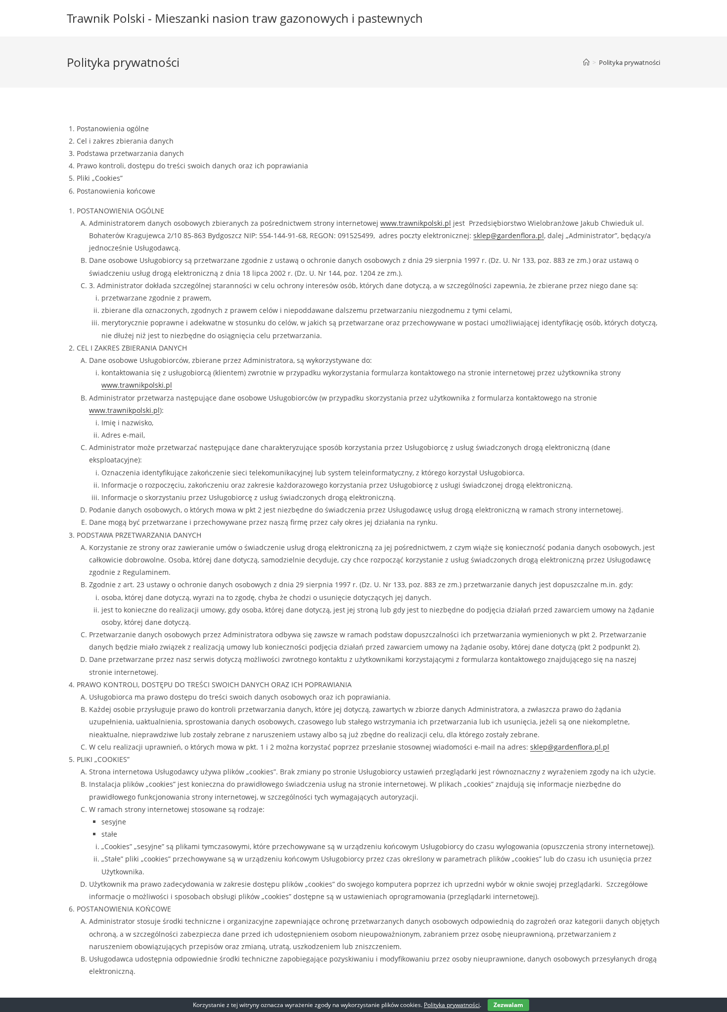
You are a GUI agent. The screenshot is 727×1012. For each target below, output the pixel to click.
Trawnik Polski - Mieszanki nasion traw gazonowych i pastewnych (245, 18)
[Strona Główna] (586, 62)
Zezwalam (508, 1005)
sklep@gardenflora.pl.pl (569, 747)
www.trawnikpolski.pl (415, 223)
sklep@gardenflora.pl (508, 235)
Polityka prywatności (629, 62)
